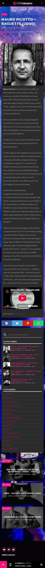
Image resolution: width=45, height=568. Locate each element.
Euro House (10, 410)
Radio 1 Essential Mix (13, 437)
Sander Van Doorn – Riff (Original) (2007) (22, 380)
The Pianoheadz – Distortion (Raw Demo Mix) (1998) (24, 364)
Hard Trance (10, 425)
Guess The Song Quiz (14, 417)
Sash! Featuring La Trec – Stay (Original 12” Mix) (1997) (25, 356)
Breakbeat (10, 398)
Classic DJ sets (11, 402)
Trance (8, 445)
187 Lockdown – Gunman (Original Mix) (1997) (26, 372)
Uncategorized (11, 449)
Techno (4, 14)
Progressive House (13, 433)
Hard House (10, 421)
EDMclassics (19, 314)
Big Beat (9, 394)
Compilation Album (13, 406)
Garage (8, 413)
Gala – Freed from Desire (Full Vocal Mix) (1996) (25, 347)
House (8, 429)
